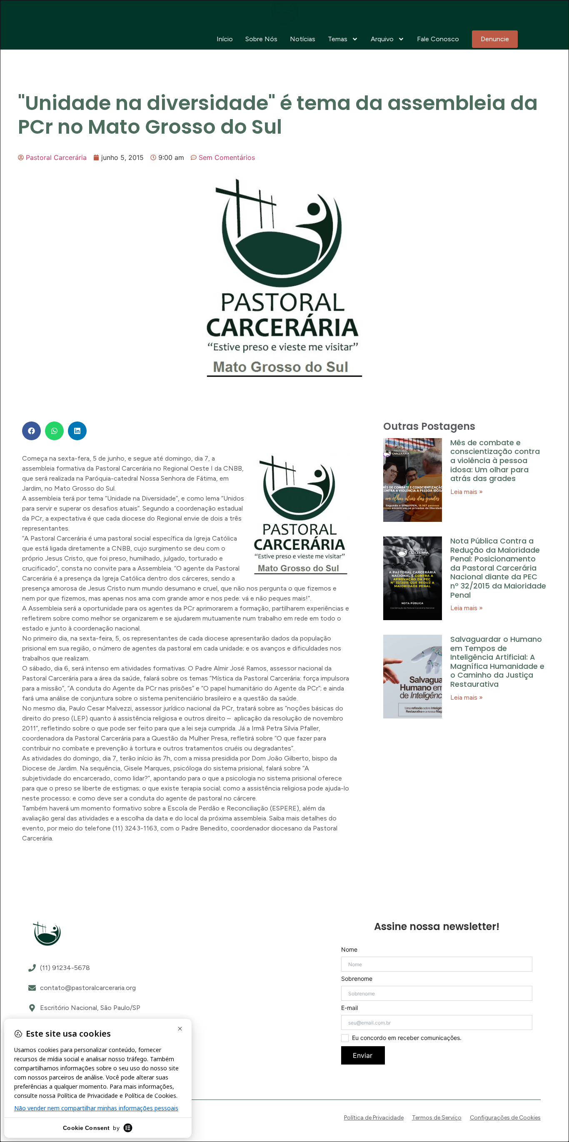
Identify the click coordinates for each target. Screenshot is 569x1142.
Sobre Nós (261, 39)
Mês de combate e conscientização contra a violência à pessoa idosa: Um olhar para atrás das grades (495, 460)
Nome (349, 949)
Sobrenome (356, 979)
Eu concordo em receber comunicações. (407, 1038)
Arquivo (382, 39)
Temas (337, 39)
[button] (31, 430)
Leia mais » (466, 492)
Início (225, 39)
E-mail (349, 1008)
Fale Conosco (438, 39)
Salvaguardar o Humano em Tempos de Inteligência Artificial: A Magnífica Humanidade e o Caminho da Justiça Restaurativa (497, 661)
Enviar (362, 1055)
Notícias (302, 39)
